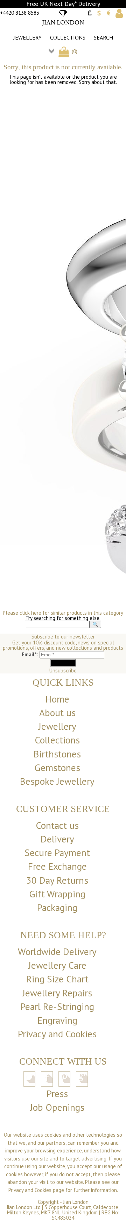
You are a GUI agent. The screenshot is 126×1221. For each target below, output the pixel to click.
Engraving (57, 1020)
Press (57, 1093)
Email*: (30, 654)
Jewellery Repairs (57, 993)
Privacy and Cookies (57, 1034)
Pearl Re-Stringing (57, 1006)
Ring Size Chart (57, 979)
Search (103, 37)
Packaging (57, 907)
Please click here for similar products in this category (63, 612)
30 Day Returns (57, 880)
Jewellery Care (57, 965)
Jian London (76, 1202)
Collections (67, 37)
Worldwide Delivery (57, 951)
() (73, 51)
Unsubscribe (63, 670)
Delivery (57, 839)
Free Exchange (57, 866)
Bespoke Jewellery (57, 781)
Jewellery (27, 37)
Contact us (57, 825)
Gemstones (57, 767)
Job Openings (57, 1107)
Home (57, 699)
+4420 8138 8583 (19, 12)
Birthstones (57, 754)
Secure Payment (57, 852)
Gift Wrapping (57, 894)
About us (57, 712)
